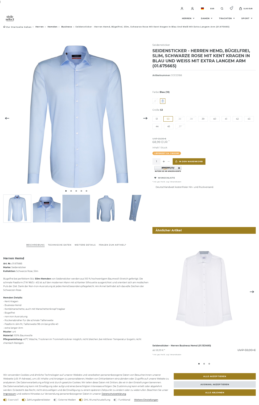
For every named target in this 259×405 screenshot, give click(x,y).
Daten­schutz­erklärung (114, 394)
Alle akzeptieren (214, 376)
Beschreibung (35, 245)
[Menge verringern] (168, 161)
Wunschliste (166, 178)
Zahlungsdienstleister (38, 400)
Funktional (124, 400)
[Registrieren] (193, 8)
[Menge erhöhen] (163, 161)
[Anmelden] (182, 8)
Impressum (9, 394)
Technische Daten (59, 245)
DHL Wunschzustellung (97, 400)
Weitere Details (85, 245)
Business (66, 27)
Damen (205, 18)
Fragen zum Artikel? (112, 245)
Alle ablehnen (214, 392)
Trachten (225, 18)
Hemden (52, 27)
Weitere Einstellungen (146, 400)
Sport (245, 18)
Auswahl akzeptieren (214, 384)
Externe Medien (67, 400)
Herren (187, 18)
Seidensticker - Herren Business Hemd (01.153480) (181, 345)
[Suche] (222, 9)
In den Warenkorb (191, 161)
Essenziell (13, 400)
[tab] (35, 245)
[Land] (202, 9)
